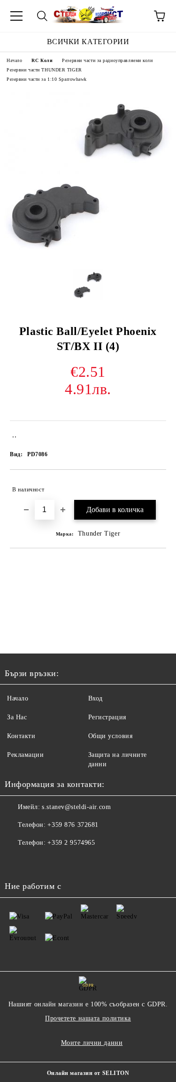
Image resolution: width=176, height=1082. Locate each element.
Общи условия (110, 735)
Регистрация (107, 717)
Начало (14, 60)
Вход (95, 698)
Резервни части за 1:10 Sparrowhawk (47, 79)
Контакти (21, 735)
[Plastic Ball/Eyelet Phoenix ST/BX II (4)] (88, 254)
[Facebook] (16, 861)
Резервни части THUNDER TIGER (44, 69)
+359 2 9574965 (71, 842)
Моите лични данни (92, 1042)
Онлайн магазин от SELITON (88, 1073)
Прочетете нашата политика (88, 1018)
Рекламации (25, 754)
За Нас (17, 717)
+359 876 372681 (72, 824)
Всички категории (88, 42)
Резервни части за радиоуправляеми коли (107, 60)
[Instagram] (37, 861)
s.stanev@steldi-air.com (76, 806)
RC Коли (42, 60)
